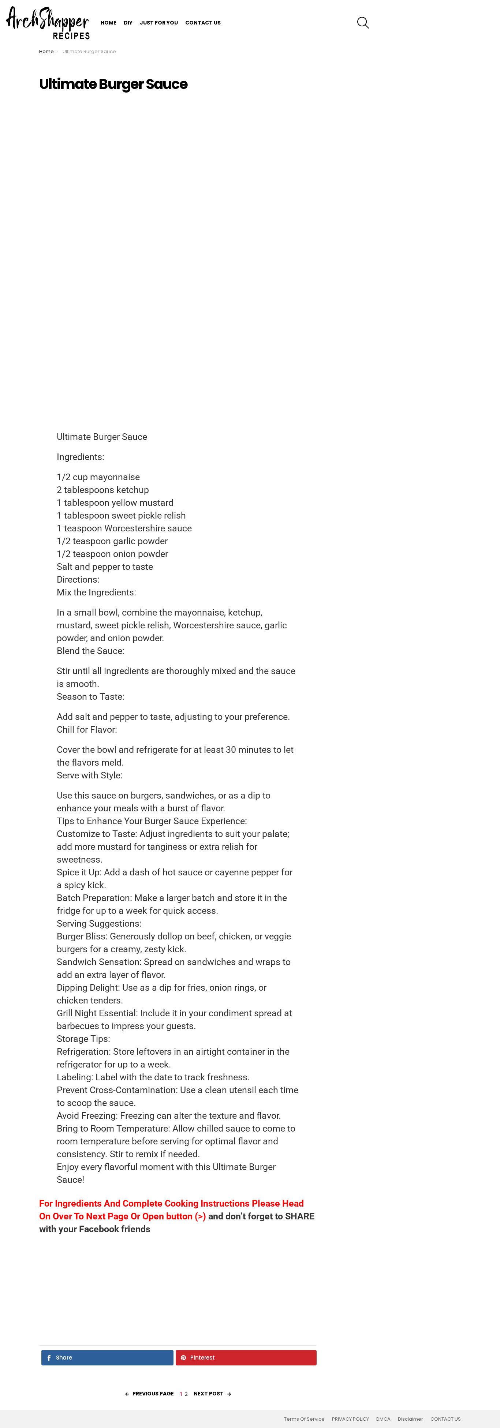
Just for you (159, 22)
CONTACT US (203, 22)
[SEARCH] (363, 23)
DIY (128, 22)
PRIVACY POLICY (350, 1419)
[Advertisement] (178, 150)
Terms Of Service (304, 1419)
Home (108, 22)
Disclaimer (410, 1419)
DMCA (383, 1419)
